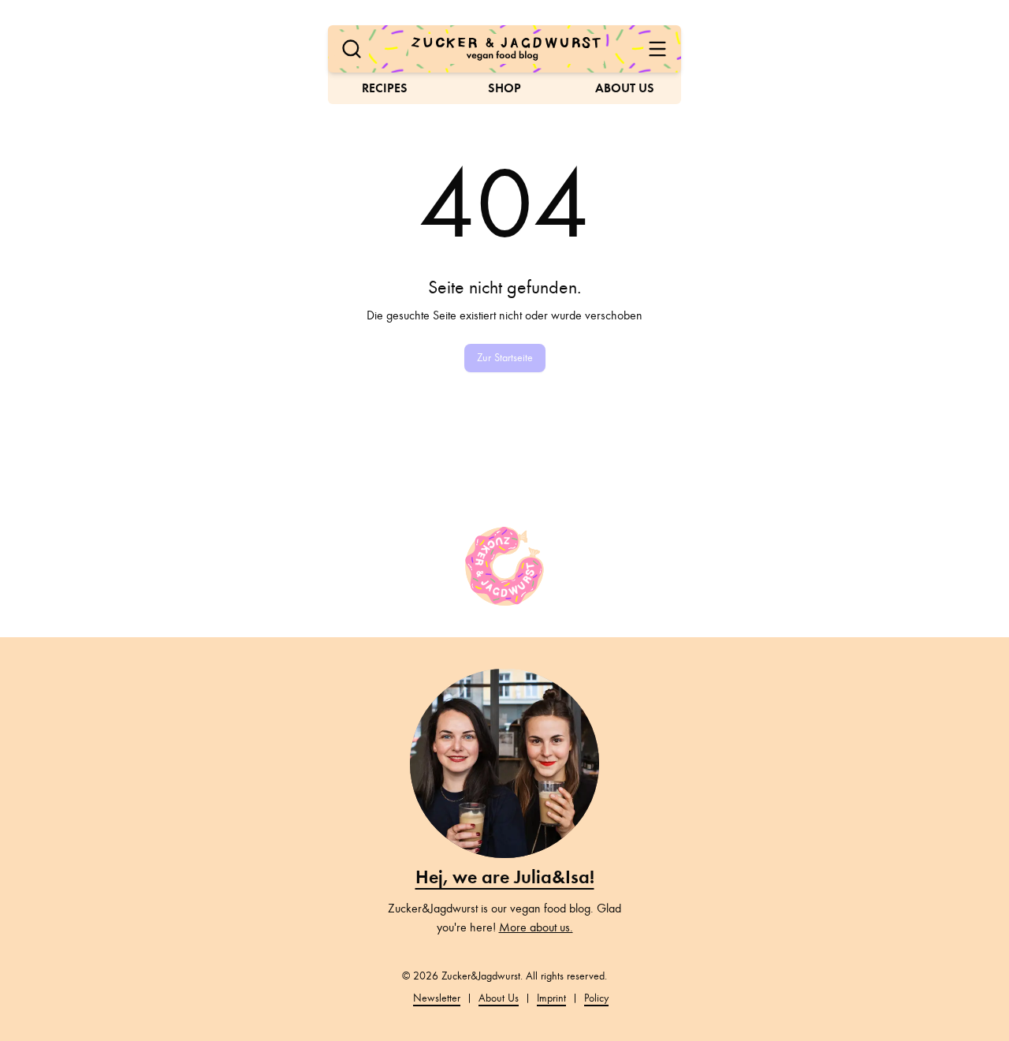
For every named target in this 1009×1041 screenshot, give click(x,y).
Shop (504, 87)
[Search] (351, 49)
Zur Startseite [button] (505, 357)
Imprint (551, 998)
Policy (596, 998)
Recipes (385, 87)
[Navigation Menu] (657, 49)
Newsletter (436, 998)
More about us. (536, 927)
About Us (624, 87)
